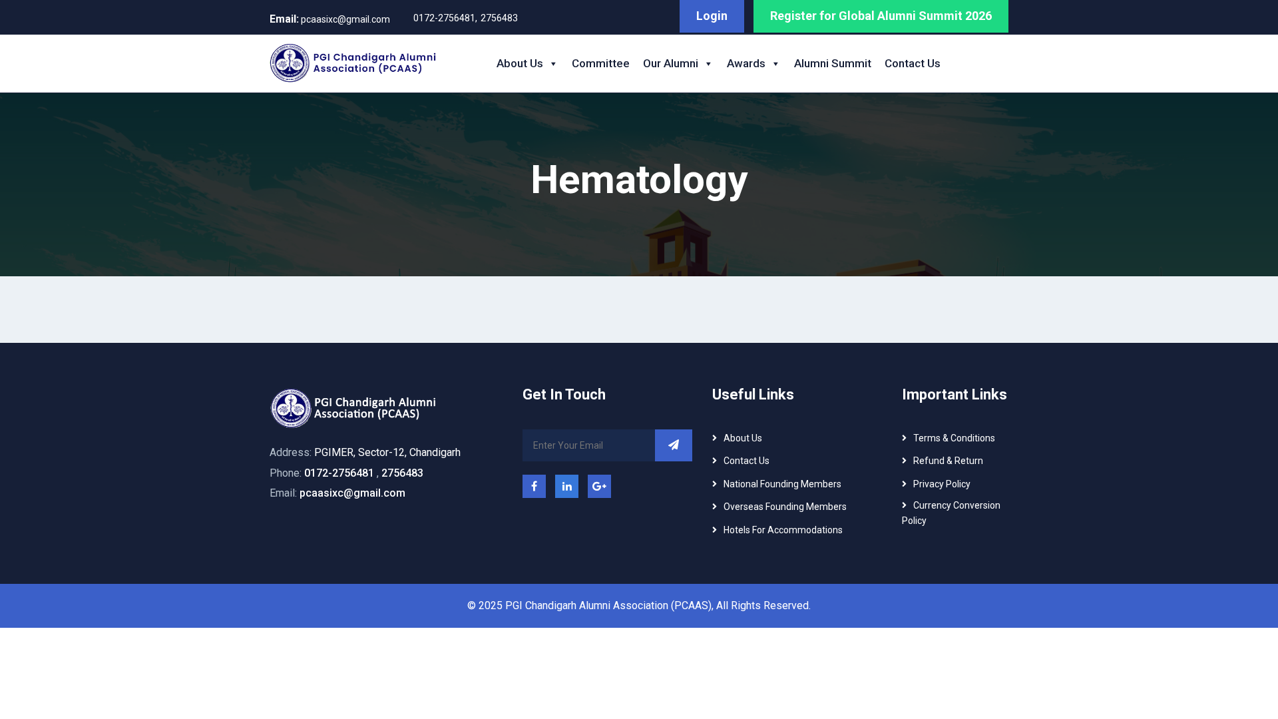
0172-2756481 (339, 473)
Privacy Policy (941, 484)
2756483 (499, 18)
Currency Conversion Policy (951, 512)
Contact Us (913, 63)
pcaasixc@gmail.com (330, 19)
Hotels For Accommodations (783, 530)
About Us (520, 63)
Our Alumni (670, 63)
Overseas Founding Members (785, 506)
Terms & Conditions (954, 438)
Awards (746, 63)
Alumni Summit (832, 63)
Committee (601, 63)
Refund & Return (948, 460)
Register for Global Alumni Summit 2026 (881, 16)
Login (712, 16)
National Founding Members (782, 484)
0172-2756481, (445, 18)
